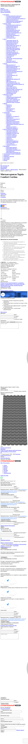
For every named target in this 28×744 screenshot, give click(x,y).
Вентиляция (6, 146)
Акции (5, 465)
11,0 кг (4, 220)
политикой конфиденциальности (9, 492)
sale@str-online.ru (5, 451)
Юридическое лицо (7, 531)
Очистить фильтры (5, 458)
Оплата (5, 471)
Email (16, 632)
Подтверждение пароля (6, 721)
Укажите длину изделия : (20, 391)
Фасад (4, 39)
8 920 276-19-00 (4, 9)
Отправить (3, 197)
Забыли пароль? (4, 525)
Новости (5, 466)
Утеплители (6, 155)
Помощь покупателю (6, 447)
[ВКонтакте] (1, 206)
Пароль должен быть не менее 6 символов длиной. (13, 724)
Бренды (2, 8)
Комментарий (16, 500)
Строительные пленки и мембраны (12, 153)
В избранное (4, 207)
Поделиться (3, 204)
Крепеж (5, 160)
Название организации (20, 532)
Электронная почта (19, 511)
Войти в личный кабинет (7, 542)
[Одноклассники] (3, 206)
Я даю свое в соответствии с (13, 545)
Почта (15, 317)
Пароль (16, 524)
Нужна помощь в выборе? (7, 290)
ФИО (16, 629)
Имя (15, 314)
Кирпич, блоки (7, 23)
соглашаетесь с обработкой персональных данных (14, 490)
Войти (8, 708)
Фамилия (17, 535)
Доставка (5, 470)
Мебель (5, 103)
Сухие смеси (6, 157)
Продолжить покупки (11, 625)
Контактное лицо (5, 715)
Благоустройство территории (10, 129)
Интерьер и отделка (8, 94)
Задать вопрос (12, 451)
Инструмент (6, 159)
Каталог (3, 169)
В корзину (3, 193)
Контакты (3, 449)
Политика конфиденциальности (10, 455)
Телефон (16, 316)
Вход (2, 11)
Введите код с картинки (20, 541)
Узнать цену (4, 194)
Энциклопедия (7, 473)
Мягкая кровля (14, 169)
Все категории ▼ (5, 165)
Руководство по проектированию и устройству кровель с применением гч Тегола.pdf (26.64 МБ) (13, 283)
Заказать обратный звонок (14, 450)
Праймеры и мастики (8, 156)
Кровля (5, 63)
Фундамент (6, 14)
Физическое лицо (6, 530)
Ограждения (6, 112)
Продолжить (4, 312)
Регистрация (7, 11)
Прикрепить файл (5, 322)
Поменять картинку (5, 540)
